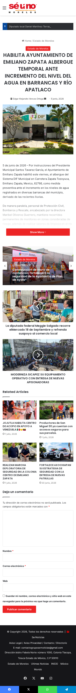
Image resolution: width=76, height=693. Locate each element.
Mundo (38, 669)
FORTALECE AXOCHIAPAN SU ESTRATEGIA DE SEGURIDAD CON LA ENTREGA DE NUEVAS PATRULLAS (55, 471)
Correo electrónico (14, 566)
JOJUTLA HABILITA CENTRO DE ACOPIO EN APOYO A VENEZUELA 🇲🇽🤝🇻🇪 (19, 426)
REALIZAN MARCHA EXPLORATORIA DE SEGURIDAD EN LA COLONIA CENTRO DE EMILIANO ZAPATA (20, 471)
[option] (38, 265)
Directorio (61, 642)
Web (5, 581)
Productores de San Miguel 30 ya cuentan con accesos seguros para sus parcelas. (56, 428)
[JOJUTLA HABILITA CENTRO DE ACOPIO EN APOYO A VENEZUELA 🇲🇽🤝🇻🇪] (20, 410)
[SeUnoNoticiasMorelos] (23, 7)
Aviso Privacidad (33, 642)
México (64, 663)
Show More (37, 232)
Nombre (8, 551)
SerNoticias (38, 637)
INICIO (54, 663)
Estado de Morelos (43, 40)
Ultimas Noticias (40, 663)
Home (27, 40)
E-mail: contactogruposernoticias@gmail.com (38, 647)
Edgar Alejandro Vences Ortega (28, 98)
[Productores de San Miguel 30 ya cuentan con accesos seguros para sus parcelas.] (56, 410)
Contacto (49, 642)
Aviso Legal (15, 642)
